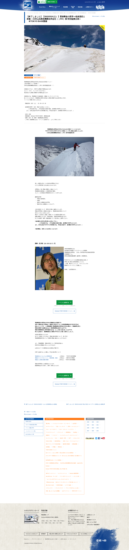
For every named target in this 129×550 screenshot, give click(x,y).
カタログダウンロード (90, 2)
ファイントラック (30, 12)
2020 (88, 427)
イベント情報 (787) (30, 427)
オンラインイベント (62, 473)
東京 (51, 520)
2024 (97, 422)
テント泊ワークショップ (65, 476)
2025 (93, 422)
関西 (46, 523)
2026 (88, 422)
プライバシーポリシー (37, 539)
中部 (42, 523)
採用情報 (43, 533)
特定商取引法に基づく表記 (51, 539)
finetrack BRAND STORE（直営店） (50, 517)
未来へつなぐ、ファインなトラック (71, 441)
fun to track (36, 12)
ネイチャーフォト (50, 426)
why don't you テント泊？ (52, 476)
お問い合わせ (63, 539)
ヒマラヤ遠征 (68, 485)
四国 (54, 523)
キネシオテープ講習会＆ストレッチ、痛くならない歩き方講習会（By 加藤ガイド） (64, 455)
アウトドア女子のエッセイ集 (72, 488)
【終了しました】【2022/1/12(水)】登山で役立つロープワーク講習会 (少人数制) (85, 404)
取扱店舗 (44, 510)
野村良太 (60, 446)
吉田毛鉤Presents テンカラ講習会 (53, 460)
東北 (47, 520)
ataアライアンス (65, 491)
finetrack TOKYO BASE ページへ (64, 311)
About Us (26, 539)
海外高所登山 (57, 441)
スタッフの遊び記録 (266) (31, 424)
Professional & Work (71, 533)
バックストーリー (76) (30, 431)
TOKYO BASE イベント (39, 77)
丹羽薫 (53, 446)
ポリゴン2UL (76, 476)
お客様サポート (73, 510)
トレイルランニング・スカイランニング (68, 435)
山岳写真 (74, 423)
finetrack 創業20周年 (74, 473)
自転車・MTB (63, 438)
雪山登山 (75, 432)
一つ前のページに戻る (30, 411)
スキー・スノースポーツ (51, 429)
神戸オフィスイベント (51, 473)
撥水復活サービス (91, 519)
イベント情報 (37, 75)
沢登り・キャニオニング (73, 426)
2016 (93, 430)
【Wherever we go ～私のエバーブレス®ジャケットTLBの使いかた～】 (62, 482)
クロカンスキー (76, 438)
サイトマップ (73, 539)
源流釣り (48, 435)
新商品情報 (74, 444)
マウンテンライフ (59, 488)
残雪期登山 (68, 432)
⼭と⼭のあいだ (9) (30, 434)
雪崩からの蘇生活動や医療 (42, 359)
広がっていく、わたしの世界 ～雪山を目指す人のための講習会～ (60, 452)
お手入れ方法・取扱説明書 (93, 524)
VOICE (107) (28, 421)
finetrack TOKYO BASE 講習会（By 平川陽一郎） (57, 468)
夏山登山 (48, 423)
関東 (55, 520)
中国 (50, 523)
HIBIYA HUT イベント (77, 491)
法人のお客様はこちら (86, 533)
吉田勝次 (48, 446)
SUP (70, 438)
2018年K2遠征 (59, 485)
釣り (56, 438)
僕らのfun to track (50, 485)
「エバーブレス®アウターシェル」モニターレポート (57, 479)
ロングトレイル (49, 438)
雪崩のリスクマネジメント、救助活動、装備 (46, 358)
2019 (93, 427)
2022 (93, 425)
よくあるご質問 (100, 2)
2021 (97, 425)
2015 (97, 430)
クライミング (60, 432)
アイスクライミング (50, 432)
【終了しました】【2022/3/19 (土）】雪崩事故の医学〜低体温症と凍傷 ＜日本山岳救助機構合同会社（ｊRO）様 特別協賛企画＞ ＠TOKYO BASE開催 (67, 12)
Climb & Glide (49, 441)
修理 (88, 517)
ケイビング (54, 435)
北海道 (43, 520)
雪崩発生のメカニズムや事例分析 (43, 356)
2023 (88, 425)
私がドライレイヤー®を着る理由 (53, 444)
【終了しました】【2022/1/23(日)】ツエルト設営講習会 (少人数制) (41, 404)
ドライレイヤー (49, 488)
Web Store (47, 2)
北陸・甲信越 (60, 520)
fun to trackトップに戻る (99, 16)
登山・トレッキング (60, 426)
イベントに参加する (63, 302)
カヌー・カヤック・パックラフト (66, 429)
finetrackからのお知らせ (31, 533)
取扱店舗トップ (45, 514)
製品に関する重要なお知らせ (55, 533)
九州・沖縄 (59, 523)
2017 (88, 430)
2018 (97, 427)
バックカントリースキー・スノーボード (61, 423)
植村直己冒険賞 (66, 444)
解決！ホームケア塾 (91, 522)
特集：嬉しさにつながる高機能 (53, 491)
